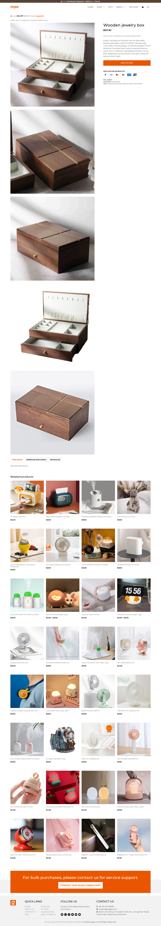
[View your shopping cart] (142, 7)
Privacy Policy (50, 922)
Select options (18, 524)
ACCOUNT (45, 907)
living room (137, 84)
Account (133, 7)
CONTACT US (30, 912)
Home (90, 7)
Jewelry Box (127, 84)
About (120, 7)
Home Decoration (114, 84)
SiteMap (79, 922)
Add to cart (127, 63)
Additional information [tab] (36, 460)
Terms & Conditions (66, 922)
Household (25, 20)
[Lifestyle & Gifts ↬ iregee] (14, 7)
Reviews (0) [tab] (55, 460)
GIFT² (110, 7)
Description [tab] (17, 460)
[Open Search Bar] (148, 7)
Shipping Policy (47, 912)
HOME (27, 907)
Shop (99, 7)
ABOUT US (29, 909)
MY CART (45, 909)
